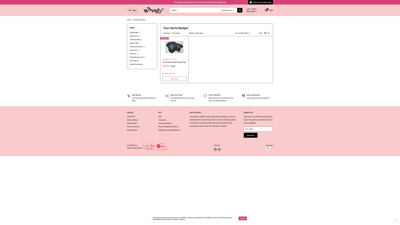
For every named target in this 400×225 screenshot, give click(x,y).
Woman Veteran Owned (134, 148)
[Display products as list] (269, 33)
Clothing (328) (135, 39)
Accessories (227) (136, 47)
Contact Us (131, 116)
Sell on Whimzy (132, 120)
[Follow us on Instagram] (219, 149)
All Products (134, 61)
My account (251, 11)
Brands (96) (134, 32)
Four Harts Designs (169, 59)
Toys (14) (133, 53)
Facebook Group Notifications (169, 130)
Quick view (174, 79)
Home (129, 20)
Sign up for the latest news (262, 2)
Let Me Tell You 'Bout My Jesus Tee (174, 62)
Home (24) (134, 50)
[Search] (239, 10)
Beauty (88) (134, 43)
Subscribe (250, 135)
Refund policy (132, 130)
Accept (242, 218)
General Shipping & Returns (168, 127)
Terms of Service (133, 127)
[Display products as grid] (265, 33)
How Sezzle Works (164, 123)
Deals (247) (134, 36)
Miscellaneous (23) (137, 57)
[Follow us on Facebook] (215, 149)
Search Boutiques (136, 64)
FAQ (159, 116)
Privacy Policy (132, 123)
